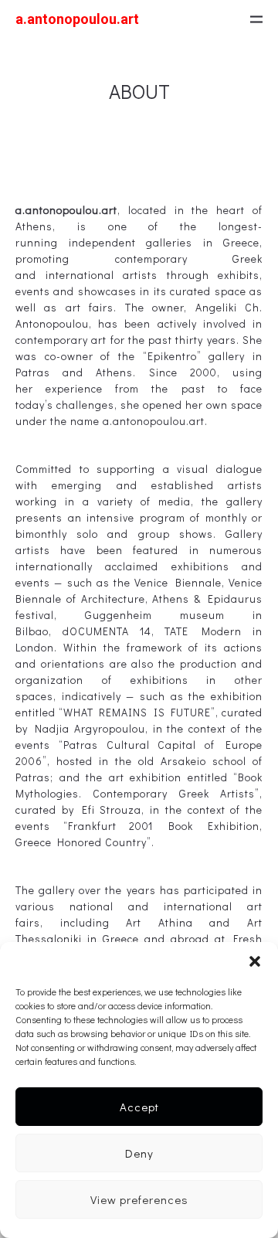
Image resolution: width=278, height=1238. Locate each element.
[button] (255, 961)
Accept (139, 1106)
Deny (139, 1153)
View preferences (139, 1199)
